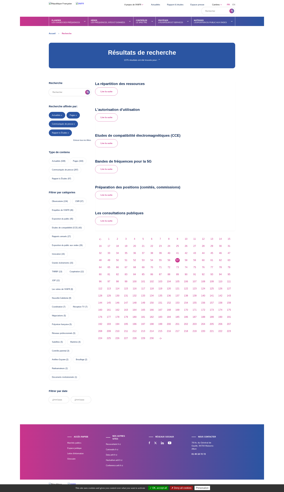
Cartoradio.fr (111, 449)
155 (195, 302)
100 (135, 281)
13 (211, 239)
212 (135, 331)
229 (143, 338)
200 (169, 324)
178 (117, 317)
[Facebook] (149, 443)
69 (143, 267)
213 (143, 331)
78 (220, 267)
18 (117, 246)
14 (220, 239)
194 (117, 324)
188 (203, 317)
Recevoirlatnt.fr (113, 444)
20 (134, 246)
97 (109, 281)
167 (160, 310)
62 (220, 260)
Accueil (52, 33)
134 (152, 295)
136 (169, 295)
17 (109, 246)
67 (126, 267)
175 (229, 310)
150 (152, 302)
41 (177, 253)
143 (229, 295)
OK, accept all (159, 488)
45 (211, 253)
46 (220, 253)
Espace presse (197, 4)
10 (186, 239)
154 (186, 302)
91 (194, 274)
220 (203, 331)
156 (203, 302)
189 (212, 317)
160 (100, 310)
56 (169, 260)
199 (160, 324)
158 (220, 302)
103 (160, 281)
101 (143, 281)
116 (135, 288)
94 (220, 274)
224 (100, 338)
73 (177, 267)
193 (109, 324)
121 (177, 288)
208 (100, 331)
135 (160, 295)
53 (143, 260)
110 (220, 281)
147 (126, 302)
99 (126, 281)
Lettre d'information (75, 453)
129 (109, 295)
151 (160, 302)
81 (109, 274)
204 (203, 324)
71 (160, 267)
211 (126, 331)
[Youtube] (169, 443)
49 (109, 260)
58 (186, 260)
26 (186, 246)
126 (220, 288)
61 (211, 260)
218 (186, 331)
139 (195, 295)
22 (151, 246)
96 (100, 281)
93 (211, 274)
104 (169, 281)
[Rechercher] (231, 11)
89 (177, 274)
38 (151, 253)
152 (169, 302)
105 (177, 281)
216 (169, 331)
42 (186, 253)
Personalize (202, 488)
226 (117, 338)
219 (195, 331)
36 (134, 253)
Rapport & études (175, 4)
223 (229, 331)
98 (117, 281)
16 (100, 246)
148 (135, 302)
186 (186, 317)
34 (117, 253)
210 (117, 331)
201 (177, 324)
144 (100, 302)
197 (143, 324)
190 (220, 317)
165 (143, 310)
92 (203, 274)
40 (169, 253)
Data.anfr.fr (111, 455)
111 (229, 281)
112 (100, 288)
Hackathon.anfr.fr (113, 460)
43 (194, 253)
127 (229, 288)
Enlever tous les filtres (82, 140)
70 (151, 267)
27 (194, 246)
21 (143, 246)
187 (195, 317)
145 (109, 302)
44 (203, 253)
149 (143, 302)
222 (220, 331)
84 (134, 274)
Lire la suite (106, 91)
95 (229, 274)
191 (229, 317)
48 (100, 260)
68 (134, 267)
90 (186, 274)
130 (117, 295)
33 (109, 253)
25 (177, 246)
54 (151, 260)
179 (126, 317)
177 (109, 317)
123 (195, 288)
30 (220, 246)
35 (126, 253)
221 (212, 331)
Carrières (216, 5)
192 (100, 324)
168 (169, 310)
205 (212, 324)
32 (100, 253)
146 (117, 302)
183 (160, 317)
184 (169, 317)
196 (135, 324)
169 (177, 310)
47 (229, 253)
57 (177, 260)
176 (100, 317)
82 (117, 274)
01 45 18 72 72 (199, 454)
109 (212, 281)
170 (186, 310)
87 (160, 274)
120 (169, 288)
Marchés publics (74, 443)
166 (152, 310)
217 (177, 331)
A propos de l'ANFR (133, 5)
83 (126, 274)
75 (194, 267)
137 (177, 295)
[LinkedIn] (162, 443)
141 (212, 295)
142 (220, 295)
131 (126, 295)
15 (229, 239)
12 (203, 239)
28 (203, 246)
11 (194, 239)
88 (169, 274)
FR (228, 4)
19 (126, 246)
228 (135, 338)
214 (152, 331)
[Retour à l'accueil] (80, 3)
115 (126, 288)
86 (151, 274)
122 (186, 288)
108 (203, 281)
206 (220, 324)
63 (229, 260)
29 (211, 246)
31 (229, 246)
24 (169, 246)
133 (143, 295)
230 (152, 338)
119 (160, 288)
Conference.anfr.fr (114, 465)
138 (186, 295)
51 (126, 260)
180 (135, 317)
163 (126, 310)
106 (186, 281)
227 (126, 338)
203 (195, 324)
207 (229, 324)
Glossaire (71, 459)
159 (229, 302)
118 (152, 288)
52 (134, 260)
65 (109, 267)
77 (211, 267)
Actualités (155, 4)
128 (100, 295)
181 (143, 317)
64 (100, 267)
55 (160, 260)
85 (143, 274)
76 (203, 267)
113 (109, 288)
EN (233, 4)
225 (109, 338)
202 (186, 324)
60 (203, 260)
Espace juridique (74, 448)
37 (143, 253)
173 (212, 310)
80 (100, 274)
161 (109, 310)
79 (229, 267)
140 (203, 295)
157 (212, 302)
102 (152, 281)
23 (160, 246)
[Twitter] (155, 443)
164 (135, 310)
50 (117, 260)
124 (203, 288)
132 (135, 295)
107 (195, 281)
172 (203, 310)
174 (220, 310)
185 (177, 317)
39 (160, 253)
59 (194, 260)
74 (186, 267)
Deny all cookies (182, 488)
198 (152, 324)
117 (143, 288)
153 (177, 302)
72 (169, 267)
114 (117, 288)
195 (126, 324)
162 (117, 310)
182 (152, 317)
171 (195, 310)
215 (160, 331)
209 (109, 331)
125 (212, 288)
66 (117, 267)
